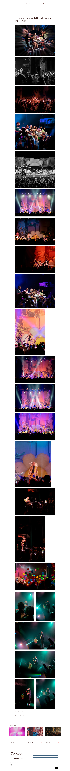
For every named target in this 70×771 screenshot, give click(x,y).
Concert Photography (19, 711)
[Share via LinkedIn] (20, 715)
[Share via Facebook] (15, 715)
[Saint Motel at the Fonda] (53, 731)
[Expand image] (35, 40)
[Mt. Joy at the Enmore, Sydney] (17, 731)
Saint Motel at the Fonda (52, 738)
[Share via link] (23, 715)
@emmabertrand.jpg (14, 762)
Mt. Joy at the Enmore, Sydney (16, 738)
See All (59, 725)
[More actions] (54, 15)
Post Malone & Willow (33, 738)
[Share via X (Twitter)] (17, 715)
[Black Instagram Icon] (11, 765)
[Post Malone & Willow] (35, 731)
